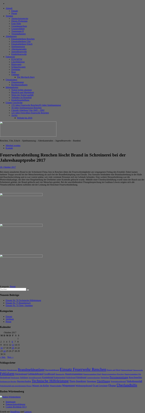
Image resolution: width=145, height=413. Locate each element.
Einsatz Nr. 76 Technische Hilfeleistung (23, 300)
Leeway (27, 411)
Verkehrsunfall (134, 381)
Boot (13, 72)
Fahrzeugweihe (138, 370)
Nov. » (10, 357)
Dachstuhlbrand (52, 370)
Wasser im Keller (40, 385)
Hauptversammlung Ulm (132, 374)
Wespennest (68, 385)
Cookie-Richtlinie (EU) (16, 407)
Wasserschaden (56, 386)
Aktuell (9, 8)
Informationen (12, 87)
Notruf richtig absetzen (21, 90)
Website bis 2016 (24, 118)
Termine (9, 16)
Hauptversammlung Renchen (113, 374)
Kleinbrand (81, 377)
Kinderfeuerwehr (19, 54)
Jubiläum (10, 319)
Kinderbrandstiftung (20, 100)
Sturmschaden (24, 381)
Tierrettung (91, 381)
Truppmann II (17, 31)
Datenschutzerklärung (15, 404)
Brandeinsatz (12, 370)
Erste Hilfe (16, 23)
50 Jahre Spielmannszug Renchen (26, 107)
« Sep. (3, 357)
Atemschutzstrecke (19, 18)
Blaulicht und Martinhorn (22, 92)
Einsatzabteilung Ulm (21, 41)
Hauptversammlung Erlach (92, 374)
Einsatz (14, 11)
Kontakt (9, 148)
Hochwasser (15, 378)
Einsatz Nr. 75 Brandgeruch (18, 303)
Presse (14, 13)
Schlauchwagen (18, 67)
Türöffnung (103, 381)
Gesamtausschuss (19, 26)
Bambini (3, 370)
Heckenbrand (5, 377)
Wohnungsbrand (83, 385)
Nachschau (105, 377)
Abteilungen (11, 36)
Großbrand (49, 374)
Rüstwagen (16, 64)
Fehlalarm (7, 373)
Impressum (10, 402)
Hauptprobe (60, 374)
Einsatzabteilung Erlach (21, 44)
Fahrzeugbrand (126, 370)
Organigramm (17, 82)
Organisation (11, 79)
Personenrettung (119, 377)
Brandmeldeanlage (31, 369)
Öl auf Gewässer (100, 385)
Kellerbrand (71, 377)
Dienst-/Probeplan (19, 21)
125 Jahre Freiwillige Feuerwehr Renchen (30, 113)
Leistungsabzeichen (93, 378)
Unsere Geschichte (14, 102)
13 (13, 345)
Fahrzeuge (10, 57)
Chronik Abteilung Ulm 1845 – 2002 (27, 110)
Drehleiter (15, 69)
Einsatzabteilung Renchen (23, 39)
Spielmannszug (18, 46)
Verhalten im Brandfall (21, 97)
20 (13, 348)
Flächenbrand (21, 374)
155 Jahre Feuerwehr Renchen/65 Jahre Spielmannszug (36, 105)
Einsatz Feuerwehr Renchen (83, 369)
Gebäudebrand (35, 373)
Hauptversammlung (74, 374)
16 (1, 348)
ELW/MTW (16, 59)
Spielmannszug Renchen (8, 382)
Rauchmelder (135, 377)
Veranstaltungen (18, 34)
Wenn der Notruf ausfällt (22, 95)
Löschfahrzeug (18, 62)
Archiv (14, 115)
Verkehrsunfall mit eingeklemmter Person (16, 386)
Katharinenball (60, 377)
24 (4, 351)
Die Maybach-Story (26, 77)
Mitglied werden (13, 145)
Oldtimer (15, 74)
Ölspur (112, 385)
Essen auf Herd (113, 370)
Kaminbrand (47, 377)
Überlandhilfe (127, 385)
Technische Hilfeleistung (50, 381)
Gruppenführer (18, 28)
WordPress (15, 411)
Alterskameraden (18, 49)
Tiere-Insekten (77, 381)
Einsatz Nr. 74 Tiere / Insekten (19, 305)
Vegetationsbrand (118, 381)
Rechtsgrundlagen (19, 85)
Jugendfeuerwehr (19, 51)
